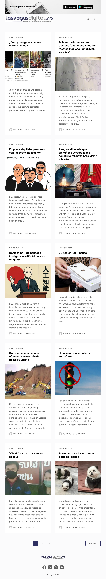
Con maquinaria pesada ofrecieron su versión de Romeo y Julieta (24, 356)
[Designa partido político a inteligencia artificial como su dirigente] (28, 281)
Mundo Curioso (16, 37)
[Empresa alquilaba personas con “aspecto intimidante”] (28, 174)
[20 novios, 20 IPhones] (78, 274)
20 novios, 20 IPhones (73, 252)
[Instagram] (56, 567)
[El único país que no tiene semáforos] (78, 378)
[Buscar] (94, 19)
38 (70, 543)
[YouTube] (62, 567)
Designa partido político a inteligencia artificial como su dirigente (27, 256)
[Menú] (99, 19)
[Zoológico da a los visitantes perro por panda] (78, 478)
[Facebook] (44, 567)
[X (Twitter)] (50, 567)
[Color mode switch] (88, 19)
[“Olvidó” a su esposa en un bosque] (28, 478)
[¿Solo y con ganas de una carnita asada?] (28, 67)
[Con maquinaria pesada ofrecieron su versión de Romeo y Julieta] (28, 381)
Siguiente (92, 543)
